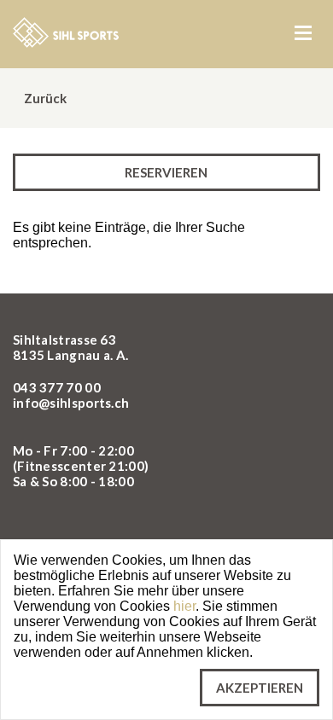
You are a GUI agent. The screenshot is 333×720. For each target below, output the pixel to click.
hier (184, 606)
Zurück (44, 98)
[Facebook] (29, 530)
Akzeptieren (259, 687)
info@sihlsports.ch (71, 402)
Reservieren (166, 172)
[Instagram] (68, 530)
